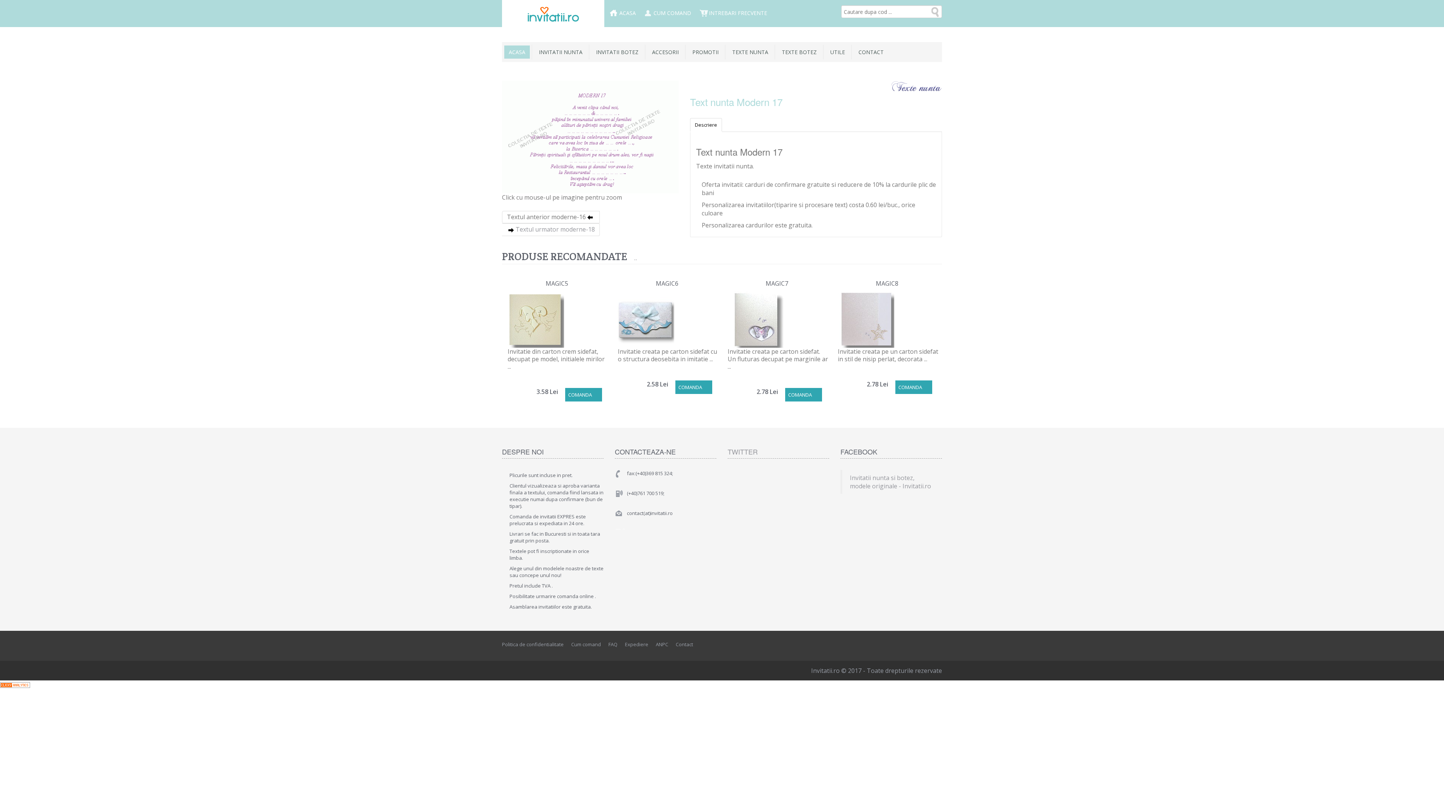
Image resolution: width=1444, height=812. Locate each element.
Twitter (743, 451)
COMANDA (580, 394)
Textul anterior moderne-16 (546, 217)
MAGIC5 (557, 283)
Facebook (903, 644)
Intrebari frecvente (738, 13)
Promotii (705, 52)
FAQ (612, 644)
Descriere (706, 124)
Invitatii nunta (560, 52)
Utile (837, 52)
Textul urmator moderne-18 (555, 229)
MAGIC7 (777, 283)
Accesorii (665, 52)
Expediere (636, 644)
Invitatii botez (617, 52)
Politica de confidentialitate (533, 644)
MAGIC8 (887, 283)
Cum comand (672, 13)
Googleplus (936, 644)
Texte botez (799, 52)
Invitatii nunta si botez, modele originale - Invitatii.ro (890, 482)
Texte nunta (750, 52)
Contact (871, 52)
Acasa (627, 13)
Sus (1431, 800)
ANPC (662, 644)
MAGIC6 (667, 283)
